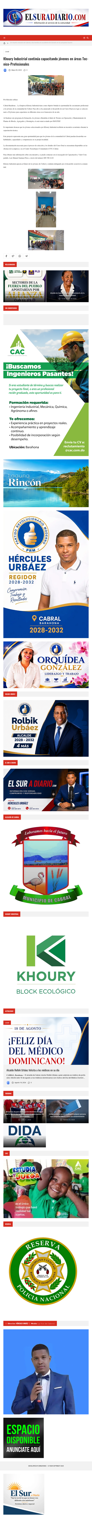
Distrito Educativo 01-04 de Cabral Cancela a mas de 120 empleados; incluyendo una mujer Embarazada (46, 43)
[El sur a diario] (5, 70)
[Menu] (4, 38)
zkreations (42, 1466)
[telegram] (26, 256)
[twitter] (13, 256)
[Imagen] (46, 1041)
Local (7, 51)
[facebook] (6, 256)
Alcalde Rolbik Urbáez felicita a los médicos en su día (33, 1070)
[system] (84, 38)
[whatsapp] (20, 256)
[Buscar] (88, 38)
